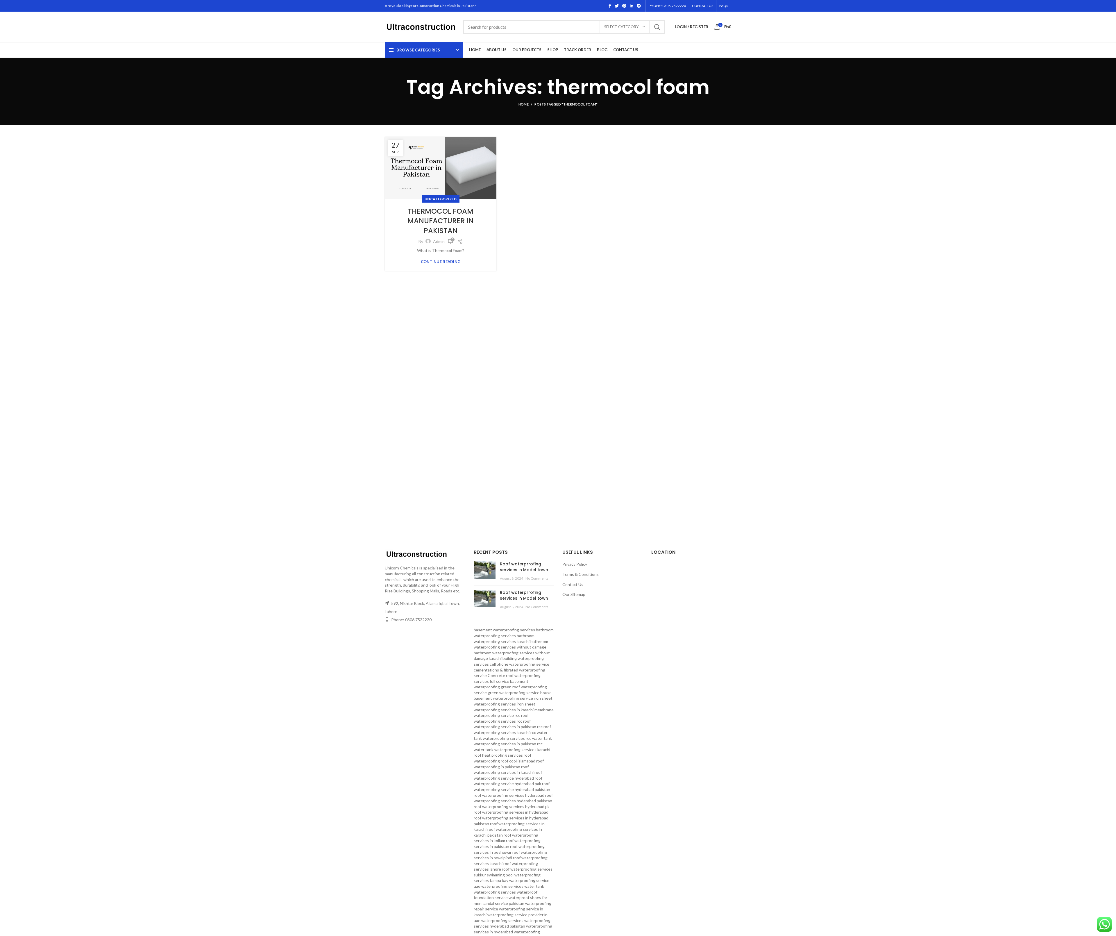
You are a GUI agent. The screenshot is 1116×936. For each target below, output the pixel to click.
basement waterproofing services (504, 629)
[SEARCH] (657, 27)
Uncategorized (441, 199)
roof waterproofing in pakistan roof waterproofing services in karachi (509, 766)
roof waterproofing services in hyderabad (511, 812)
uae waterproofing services (498, 886)
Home (523, 104)
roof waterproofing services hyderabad (509, 795)
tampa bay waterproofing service (519, 880)
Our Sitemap (573, 594)
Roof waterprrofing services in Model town (524, 567)
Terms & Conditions (580, 574)
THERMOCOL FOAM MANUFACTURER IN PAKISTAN (440, 220)
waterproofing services (502, 920)
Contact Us (572, 584)
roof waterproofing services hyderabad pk (512, 806)
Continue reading (441, 262)
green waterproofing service (513, 692)
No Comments (536, 578)
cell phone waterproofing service (519, 664)
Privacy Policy (574, 564)
